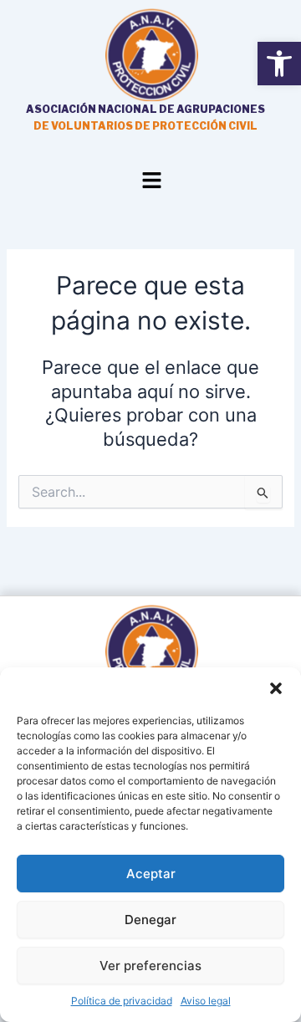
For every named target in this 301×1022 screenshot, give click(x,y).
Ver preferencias (150, 965)
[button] (276, 688)
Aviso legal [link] (206, 1000)
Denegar (150, 919)
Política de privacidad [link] (121, 1000)
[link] (279, 63)
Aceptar (151, 873)
